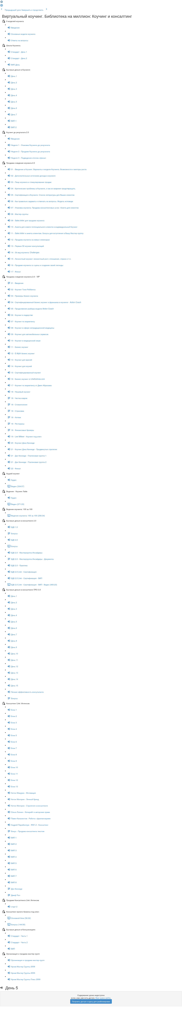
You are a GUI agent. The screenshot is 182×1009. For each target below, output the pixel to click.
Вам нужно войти (103, 997)
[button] (1, 2)
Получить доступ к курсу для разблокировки (91, 1001)
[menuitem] (1, 6)
